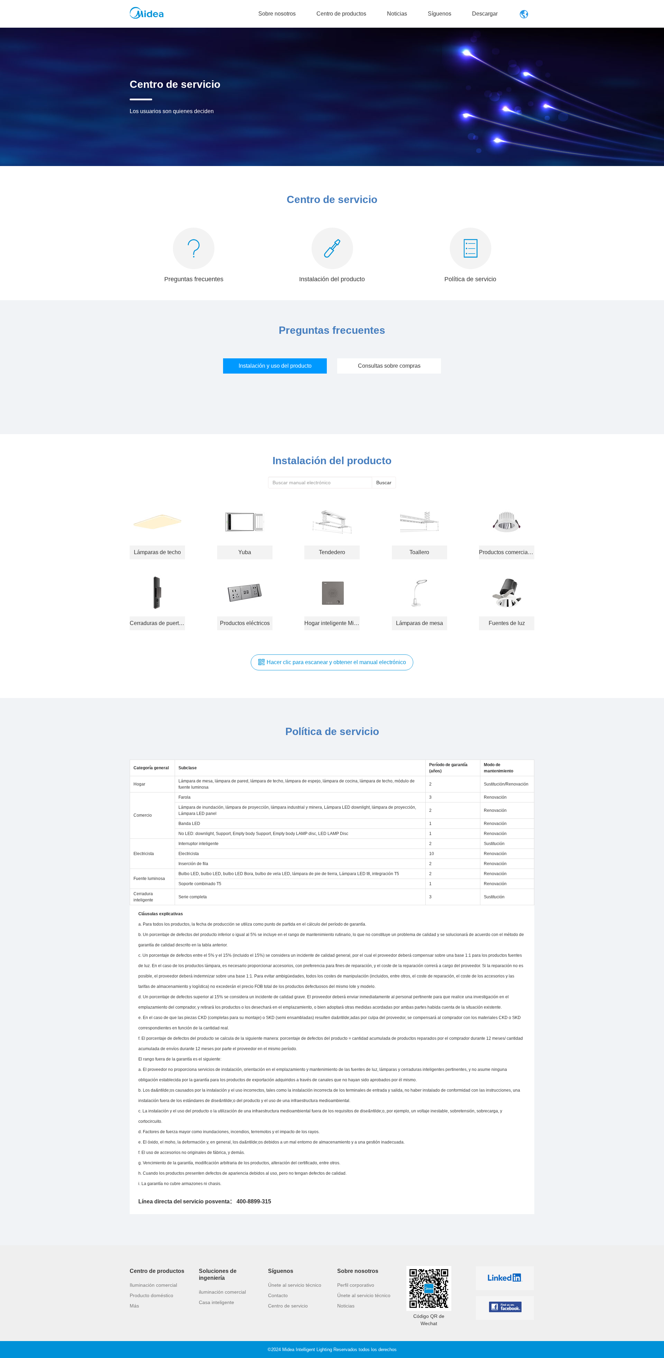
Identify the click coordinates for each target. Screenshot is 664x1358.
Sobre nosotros (277, 14)
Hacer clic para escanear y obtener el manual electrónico (336, 662)
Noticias (397, 14)
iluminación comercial (222, 1292)
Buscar (383, 482)
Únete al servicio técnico (294, 1285)
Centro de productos (341, 14)
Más (134, 1306)
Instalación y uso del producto (275, 366)
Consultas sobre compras (389, 366)
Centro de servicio (288, 1306)
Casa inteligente (216, 1302)
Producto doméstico (151, 1295)
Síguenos (439, 14)
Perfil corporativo (355, 1285)
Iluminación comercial (153, 1285)
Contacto (278, 1295)
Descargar (485, 14)
